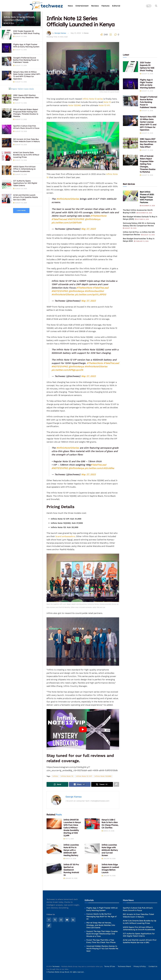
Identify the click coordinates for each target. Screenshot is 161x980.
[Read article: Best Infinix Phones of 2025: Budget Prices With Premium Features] (130, 195)
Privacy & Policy (140, 966)
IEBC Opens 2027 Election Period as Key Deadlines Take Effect (25, 97)
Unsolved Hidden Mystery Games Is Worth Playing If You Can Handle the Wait (102, 948)
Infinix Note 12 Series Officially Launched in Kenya (19, 18)
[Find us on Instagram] (61, 920)
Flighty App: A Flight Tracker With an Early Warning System (26, 45)
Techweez (55, 966)
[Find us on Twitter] (55, 920)
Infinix (55, 776)
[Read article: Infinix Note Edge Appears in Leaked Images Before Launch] (92, 868)
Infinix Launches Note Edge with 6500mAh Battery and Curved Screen (110, 850)
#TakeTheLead (59, 219)
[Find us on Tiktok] (49, 925)
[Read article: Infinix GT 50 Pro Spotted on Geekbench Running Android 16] (54, 868)
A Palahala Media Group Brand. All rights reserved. (65, 972)
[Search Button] (156, 6)
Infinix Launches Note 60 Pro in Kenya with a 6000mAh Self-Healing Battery (71, 850)
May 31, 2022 (76, 33)
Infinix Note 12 (67, 776)
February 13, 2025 (141, 241)
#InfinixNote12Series (67, 199)
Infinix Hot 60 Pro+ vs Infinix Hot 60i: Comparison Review (139, 233)
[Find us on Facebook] (49, 920)
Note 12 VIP (104, 105)
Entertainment (82, 6)
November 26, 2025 (145, 213)
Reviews (95, 6)
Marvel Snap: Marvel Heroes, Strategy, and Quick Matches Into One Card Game (100, 925)
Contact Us (153, 966)
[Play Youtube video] (83, 729)
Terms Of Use (109, 966)
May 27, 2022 (88, 228)
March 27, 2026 (108, 831)
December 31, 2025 (148, 205)
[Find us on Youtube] (67, 920)
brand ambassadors (65, 536)
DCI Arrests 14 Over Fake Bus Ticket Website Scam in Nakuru (26, 140)
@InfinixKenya (92, 219)
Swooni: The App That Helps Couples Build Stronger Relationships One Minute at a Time (102, 933)
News (70, 6)
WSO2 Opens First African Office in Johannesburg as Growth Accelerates (24, 169)
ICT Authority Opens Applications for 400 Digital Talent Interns (25, 183)
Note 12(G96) (74, 105)
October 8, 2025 (142, 219)
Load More (21, 210)
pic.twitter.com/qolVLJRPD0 (90, 294)
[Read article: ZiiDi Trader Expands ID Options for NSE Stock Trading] (130, 66)
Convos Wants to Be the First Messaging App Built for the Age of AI (101, 916)
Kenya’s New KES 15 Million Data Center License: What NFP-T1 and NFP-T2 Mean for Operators (27, 75)
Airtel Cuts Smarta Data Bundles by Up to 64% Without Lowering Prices (26, 154)
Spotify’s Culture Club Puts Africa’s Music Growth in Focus (26, 127)
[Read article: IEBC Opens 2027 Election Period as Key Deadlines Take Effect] (130, 143)
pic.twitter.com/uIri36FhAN (66, 222)
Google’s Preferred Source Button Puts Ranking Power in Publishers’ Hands (25, 60)
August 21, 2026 (147, 74)
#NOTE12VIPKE (76, 219)
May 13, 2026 (69, 839)
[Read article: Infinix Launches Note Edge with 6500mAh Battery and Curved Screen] (92, 848)
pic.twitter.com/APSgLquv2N (67, 370)
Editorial (116, 6)
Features (105, 6)
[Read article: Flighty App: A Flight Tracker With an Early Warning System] (130, 83)
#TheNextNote (98, 215)
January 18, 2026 (71, 878)
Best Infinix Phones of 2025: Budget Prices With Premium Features (147, 197)
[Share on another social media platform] (116, 784)
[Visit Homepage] (46, 5)
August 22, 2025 (148, 235)
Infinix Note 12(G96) (103, 776)
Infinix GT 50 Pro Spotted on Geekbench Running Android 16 (71, 869)
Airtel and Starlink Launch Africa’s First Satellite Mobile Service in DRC (25, 197)
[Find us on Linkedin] (73, 920)
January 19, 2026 (109, 858)
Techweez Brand (124, 966)
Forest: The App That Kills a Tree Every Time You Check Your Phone (100, 941)
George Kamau (60, 33)
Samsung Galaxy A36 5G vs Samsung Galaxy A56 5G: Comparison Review (139, 224)
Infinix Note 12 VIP (84, 776)
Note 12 (107, 102)
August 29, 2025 (130, 228)
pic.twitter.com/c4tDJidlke (99, 468)
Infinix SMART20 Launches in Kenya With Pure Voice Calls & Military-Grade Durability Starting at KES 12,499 (72, 828)
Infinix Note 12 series (92, 99)
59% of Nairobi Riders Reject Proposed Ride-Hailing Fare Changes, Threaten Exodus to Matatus (25, 112)
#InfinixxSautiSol (94, 291)
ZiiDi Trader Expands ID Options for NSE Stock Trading (26, 32)
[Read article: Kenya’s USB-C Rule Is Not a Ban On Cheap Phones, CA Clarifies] (92, 823)
